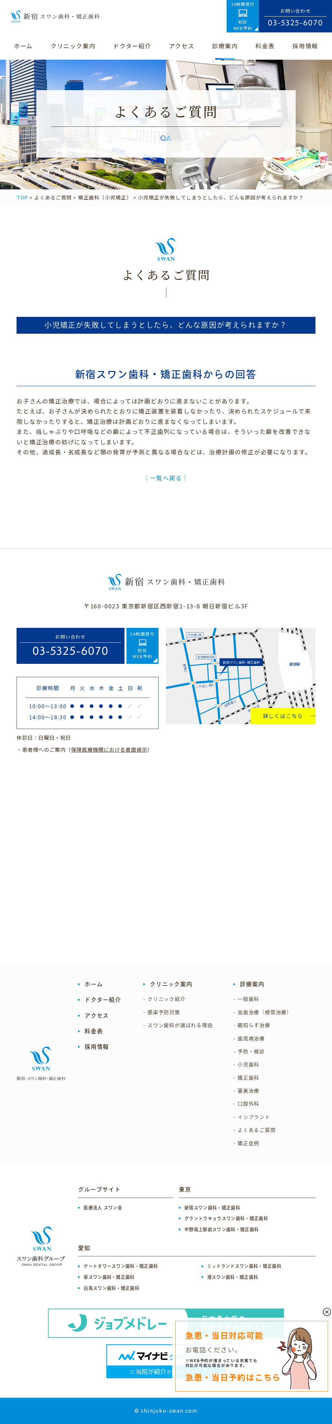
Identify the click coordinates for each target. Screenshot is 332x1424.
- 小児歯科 (246, 1064)
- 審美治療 (246, 1090)
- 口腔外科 (246, 1103)
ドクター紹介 (103, 999)
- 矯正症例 (246, 1143)
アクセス (97, 1015)
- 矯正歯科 (246, 1077)
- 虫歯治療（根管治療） (262, 1012)
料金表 (94, 1031)
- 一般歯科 (246, 999)
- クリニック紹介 (164, 999)
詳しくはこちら (283, 716)
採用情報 (97, 1046)
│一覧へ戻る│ (166, 477)
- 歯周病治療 (249, 1038)
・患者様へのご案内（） (85, 749)
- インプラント (251, 1117)
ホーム (94, 984)
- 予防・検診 (249, 1051)
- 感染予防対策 (161, 1012)
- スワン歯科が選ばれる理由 (178, 1025)
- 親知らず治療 (251, 1025)
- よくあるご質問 (254, 1130)
